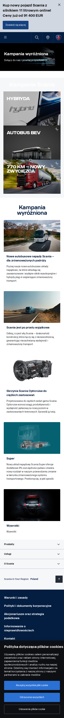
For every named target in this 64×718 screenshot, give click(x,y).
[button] (32, 544)
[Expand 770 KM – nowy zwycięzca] (57, 163)
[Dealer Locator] (47, 37)
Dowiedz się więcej (16, 25)
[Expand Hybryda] (57, 95)
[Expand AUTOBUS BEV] (57, 129)
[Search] (36, 37)
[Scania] (58, 37)
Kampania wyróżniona (26, 54)
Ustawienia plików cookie (32, 709)
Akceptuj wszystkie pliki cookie (32, 685)
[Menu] (5, 37)
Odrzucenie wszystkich (32, 697)
